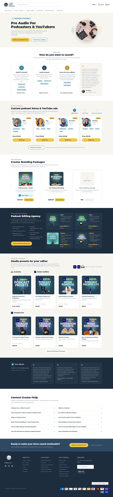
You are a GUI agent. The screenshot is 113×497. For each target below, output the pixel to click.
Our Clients (26, 462)
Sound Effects (62, 469)
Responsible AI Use (46, 460)
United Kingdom (99, 483)
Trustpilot (25, 469)
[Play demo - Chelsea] (89, 125)
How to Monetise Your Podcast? (67, 431)
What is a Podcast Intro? (18, 417)
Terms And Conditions (47, 465)
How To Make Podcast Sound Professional (23, 426)
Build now (22, 140)
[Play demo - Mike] (20, 125)
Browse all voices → (36, 147)
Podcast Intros (21, 84)
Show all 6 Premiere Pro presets (56, 351)
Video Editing (67, 85)
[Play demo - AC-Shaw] (66, 125)
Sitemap (25, 471)
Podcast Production (64, 467)
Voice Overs (8, 10)
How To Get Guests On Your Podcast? (69, 417)
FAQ (24, 467)
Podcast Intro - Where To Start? (20, 408)
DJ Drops (40, 10)
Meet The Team (27, 460)
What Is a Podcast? (64, 408)
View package (29, 199)
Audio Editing (67, 82)
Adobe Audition (44, 83)
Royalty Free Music (64, 471)
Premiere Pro (47, 80)
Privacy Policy (45, 467)
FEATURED (60, 10)
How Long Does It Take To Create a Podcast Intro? (26, 412)
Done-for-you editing (39, 39)
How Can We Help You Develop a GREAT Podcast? (26, 431)
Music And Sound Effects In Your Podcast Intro (25, 422)
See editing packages (66, 92)
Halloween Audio (63, 473)
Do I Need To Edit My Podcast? (67, 412)
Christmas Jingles (64, 476)
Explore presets (43, 92)
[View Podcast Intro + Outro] (25, 186)
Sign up (81, 471)
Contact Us (26, 465)
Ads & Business (49, 10)
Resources (43, 462)
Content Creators (19, 10)
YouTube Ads (21, 87)
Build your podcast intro (20, 39)
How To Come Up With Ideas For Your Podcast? (72, 426)
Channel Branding (21, 89)
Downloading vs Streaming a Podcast (69, 422)
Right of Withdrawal (46, 469)
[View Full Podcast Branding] (56, 186)
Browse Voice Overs (46, 471)
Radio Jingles (30, 10)
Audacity (40, 80)
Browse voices (21, 92)
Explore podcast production (21, 243)
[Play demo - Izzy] (43, 125)
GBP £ (94, 4)
